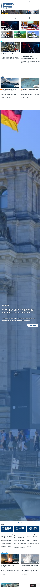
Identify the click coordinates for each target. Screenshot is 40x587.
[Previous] (3, 18)
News (17, 50)
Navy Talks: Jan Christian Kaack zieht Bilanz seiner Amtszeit (33, 36)
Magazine (16, 86)
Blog (37, 562)
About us (33, 1)
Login (29, 1)
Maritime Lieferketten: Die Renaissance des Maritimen (5, 36)
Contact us (38, 1)
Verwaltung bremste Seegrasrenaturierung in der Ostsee (19, 35)
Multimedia (7, 18)
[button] (38, 18)
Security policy (14, 18)
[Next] (28, 18)
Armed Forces (22, 18)
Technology (17, 33)
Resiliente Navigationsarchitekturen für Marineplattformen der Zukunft (7, 29)
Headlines (3, 26)
